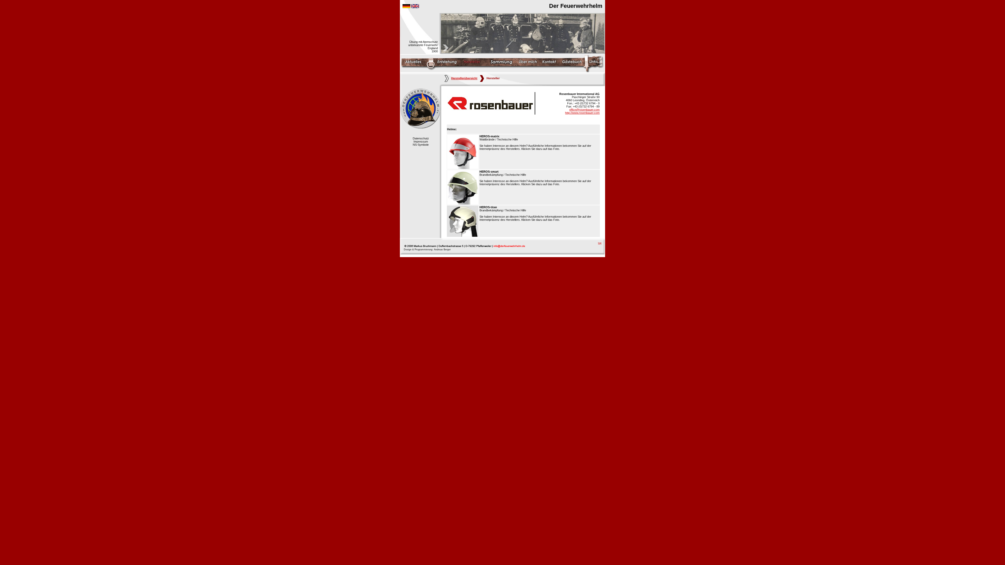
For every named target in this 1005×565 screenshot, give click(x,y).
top (599, 243)
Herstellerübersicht (464, 78)
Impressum (421, 141)
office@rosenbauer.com (584, 109)
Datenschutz (421, 138)
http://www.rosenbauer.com (582, 112)
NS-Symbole (421, 144)
